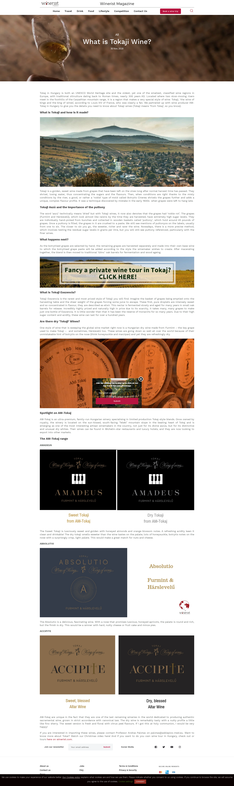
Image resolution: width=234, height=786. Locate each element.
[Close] (141, 379)
